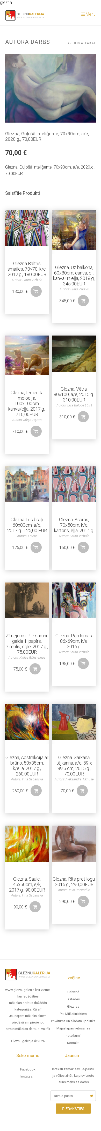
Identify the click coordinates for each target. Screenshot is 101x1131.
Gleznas (73, 1006)
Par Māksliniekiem (73, 1014)
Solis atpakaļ (83, 43)
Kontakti (73, 1043)
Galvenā (73, 992)
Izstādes (73, 999)
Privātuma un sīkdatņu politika (73, 1021)
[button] (36, 291)
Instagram (27, 1076)
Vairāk (45, 1029)
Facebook (27, 1069)
